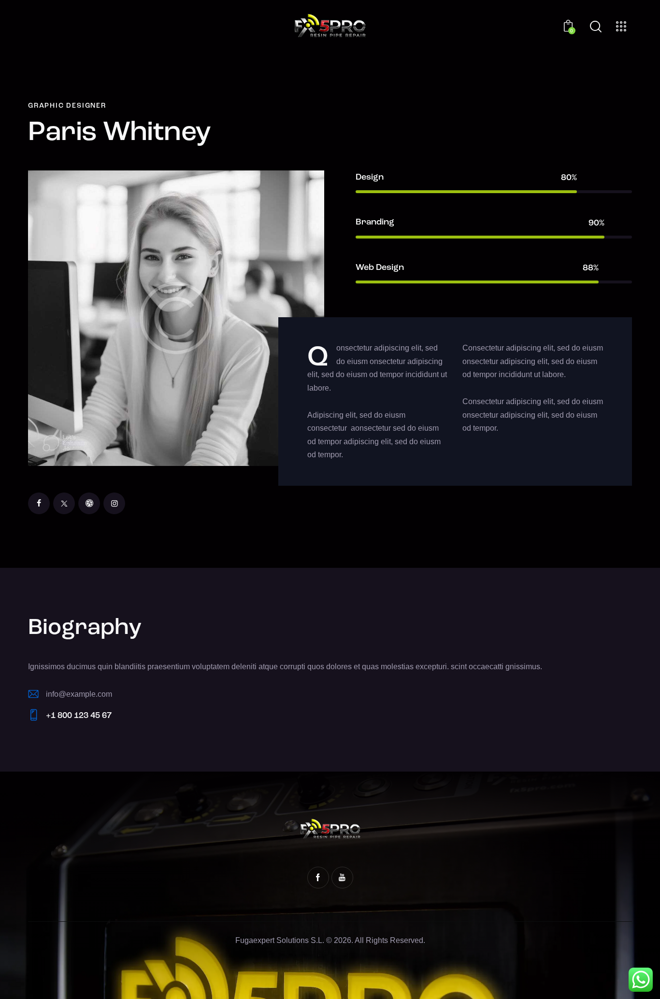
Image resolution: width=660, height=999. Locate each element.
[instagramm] (114, 503)
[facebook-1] (318, 877)
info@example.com (79, 694)
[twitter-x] (64, 503)
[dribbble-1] (89, 503)
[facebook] (39, 503)
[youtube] (342, 877)
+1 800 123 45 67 (79, 716)
